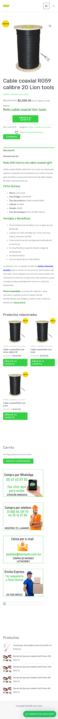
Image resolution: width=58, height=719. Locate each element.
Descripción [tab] (9, 150)
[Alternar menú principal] (46, 6)
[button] (53, 6)
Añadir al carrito (25, 118)
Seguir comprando (18, 461)
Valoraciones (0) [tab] (10, 156)
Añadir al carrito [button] (11, 362)
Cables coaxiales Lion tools (15, 94)
